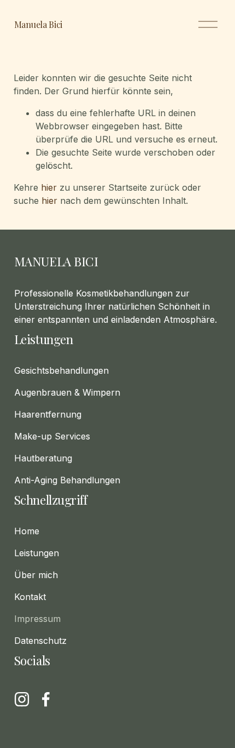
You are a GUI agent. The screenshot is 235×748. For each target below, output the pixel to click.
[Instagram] (22, 699)
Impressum (37, 618)
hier (49, 187)
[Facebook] (46, 699)
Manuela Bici (38, 24)
